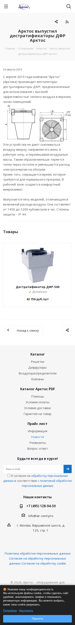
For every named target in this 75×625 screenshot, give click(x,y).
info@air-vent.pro (40, 516)
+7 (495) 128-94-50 (41, 506)
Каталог (37, 354)
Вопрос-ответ (37, 448)
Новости (37, 437)
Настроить (26, 610)
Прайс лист (38, 423)
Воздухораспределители (37, 373)
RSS (67, 22)
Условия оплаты (37, 402)
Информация (37, 431)
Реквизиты (37, 442)
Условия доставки (37, 408)
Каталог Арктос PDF (37, 389)
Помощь (37, 396)
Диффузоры (37, 367)
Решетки (37, 361)
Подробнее (10, 610)
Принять (37, 618)
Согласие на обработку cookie (43, 563)
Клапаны (37, 379)
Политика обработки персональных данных (37, 553)
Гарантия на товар (37, 414)
